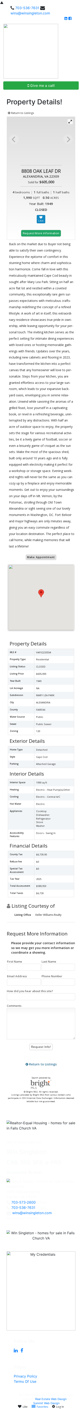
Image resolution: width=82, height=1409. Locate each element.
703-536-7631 (27, 8)
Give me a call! (42, 85)
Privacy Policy (25, 1376)
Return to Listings (22, 113)
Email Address (17, 976)
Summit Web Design (46, 1403)
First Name (14, 961)
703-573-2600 (23, 1202)
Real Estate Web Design (50, 1399)
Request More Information (41, 233)
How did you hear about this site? (30, 991)
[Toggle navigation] (74, 51)
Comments (14, 1006)
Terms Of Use (25, 1381)
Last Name (49, 961)
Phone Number (52, 976)
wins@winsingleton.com (30, 13)
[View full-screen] (70, 121)
